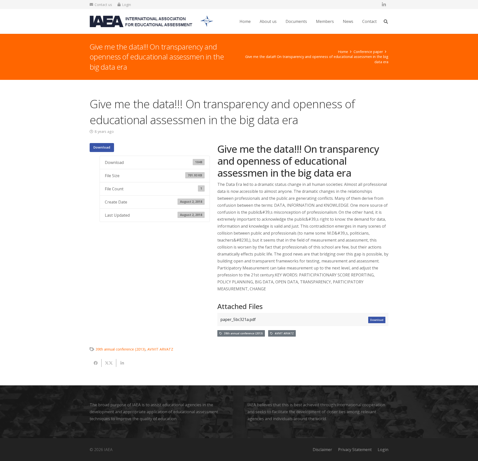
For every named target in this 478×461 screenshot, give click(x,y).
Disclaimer (322, 449)
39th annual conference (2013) (242, 333)
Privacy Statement (355, 449)
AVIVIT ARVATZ (283, 333)
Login (383, 449)
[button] (280, 21)
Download (101, 147)
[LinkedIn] (383, 4)
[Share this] (96, 363)
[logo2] (151, 21)
